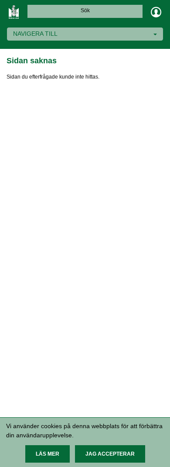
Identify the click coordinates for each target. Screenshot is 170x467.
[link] (14, 12)
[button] (47, 454)
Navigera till (35, 33)
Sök (85, 10)
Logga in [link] (156, 12)
